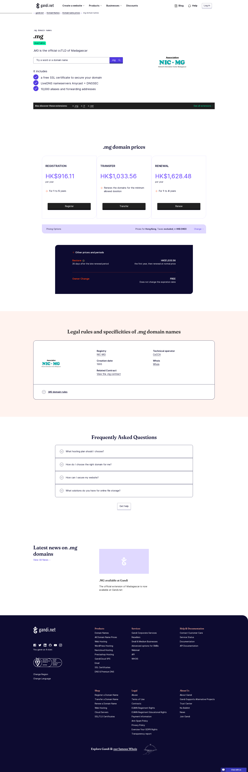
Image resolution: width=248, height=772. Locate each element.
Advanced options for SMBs (145, 646)
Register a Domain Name (106, 695)
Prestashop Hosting (104, 654)
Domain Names (53, 13)
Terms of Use (138, 699)
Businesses (112, 5)
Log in (207, 5)
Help (194, 5)
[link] (34, 645)
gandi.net (40, 13)
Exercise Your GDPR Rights (144, 729)
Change (198, 229)
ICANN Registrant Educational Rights (149, 712)
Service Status (187, 637)
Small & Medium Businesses (145, 641)
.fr (84, 106)
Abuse (135, 695)
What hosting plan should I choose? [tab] (85, 451)
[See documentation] (83, 260)
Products (94, 5)
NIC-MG (101, 354)
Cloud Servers (101, 712)
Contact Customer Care (191, 633)
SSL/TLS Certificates (105, 716)
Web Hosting (101, 641)
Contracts (136, 703)
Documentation (187, 641)
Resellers (136, 637)
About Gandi (186, 695)
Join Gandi (185, 716)
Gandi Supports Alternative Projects (197, 699)
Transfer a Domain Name (106, 699)
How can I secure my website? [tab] (82, 477)
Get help (124, 506)
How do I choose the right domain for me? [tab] (89, 464)
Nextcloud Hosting (104, 650)
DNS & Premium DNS (104, 671)
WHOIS (135, 659)
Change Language (42, 678)
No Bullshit (185, 708)
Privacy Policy (138, 725)
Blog (181, 5)
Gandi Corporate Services (144, 633)
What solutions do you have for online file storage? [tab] (93, 490)
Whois (156, 364)
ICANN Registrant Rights (143, 708)
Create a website (72, 5)
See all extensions (202, 106)
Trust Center (186, 703)
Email (97, 663)
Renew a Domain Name (106, 703)
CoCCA (157, 354)
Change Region (40, 674)
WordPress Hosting (104, 646)
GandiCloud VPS (102, 659)
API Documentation (189, 646)
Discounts (132, 5)
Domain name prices (71, 13)
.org (76, 106)
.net (92, 106)
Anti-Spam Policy (140, 721)
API (133, 654)
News (182, 712)
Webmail (136, 650)
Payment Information (142, 716)
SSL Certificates (102, 667)
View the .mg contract (109, 373)
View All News (40, 559)
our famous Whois (125, 749)
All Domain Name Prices (106, 637)
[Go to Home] (45, 5)
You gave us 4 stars (42, 649)
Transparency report (142, 733)
